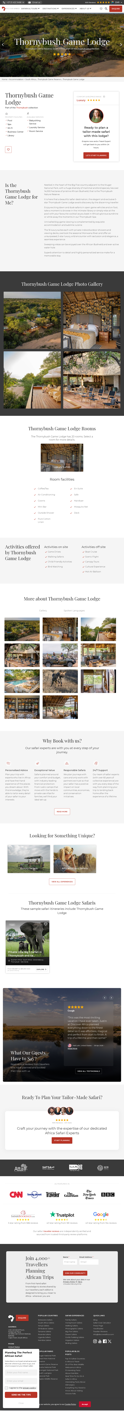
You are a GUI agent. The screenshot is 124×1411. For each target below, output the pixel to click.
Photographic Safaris (74, 1328)
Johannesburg (38, 960)
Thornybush (83, 49)
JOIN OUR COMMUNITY (75, 1273)
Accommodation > (17, 79)
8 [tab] (69, 74)
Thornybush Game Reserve (49, 79)
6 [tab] (62, 74)
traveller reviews (51, 1231)
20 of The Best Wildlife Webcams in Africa (74, 1365)
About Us (84, 8)
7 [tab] (65, 74)
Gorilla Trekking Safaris (74, 1337)
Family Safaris (71, 1320)
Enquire (116, 9)
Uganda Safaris (44, 1337)
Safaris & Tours (29, 8)
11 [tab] (80, 74)
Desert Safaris (71, 1334)
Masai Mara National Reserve (46, 1360)
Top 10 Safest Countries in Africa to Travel (75, 1360)
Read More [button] (72, 1048)
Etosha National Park (47, 1367)
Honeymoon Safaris (73, 1323)
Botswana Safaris (45, 1320)
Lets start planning (96, 155)
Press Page (98, 1326)
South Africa (30, 79)
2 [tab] (47, 74)
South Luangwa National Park (44, 1374)
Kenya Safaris (43, 1326)
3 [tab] (51, 74)
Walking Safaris (71, 1326)
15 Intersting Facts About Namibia (72, 1371)
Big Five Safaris (71, 1331)
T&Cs (80, 1282)
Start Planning (62, 1140)
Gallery (43, 610)
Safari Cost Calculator (102, 1323)
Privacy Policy (69, 1282)
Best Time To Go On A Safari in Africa (74, 1377)
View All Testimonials (88, 1071)
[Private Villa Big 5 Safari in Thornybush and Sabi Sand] (27, 943)
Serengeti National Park (48, 1370)
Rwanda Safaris (44, 1334)
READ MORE (62, 812)
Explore (40, 969)
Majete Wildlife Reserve (48, 1379)
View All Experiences (62, 882)
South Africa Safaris (46, 1323)
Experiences (68, 8)
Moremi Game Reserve (48, 1364)
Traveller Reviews (100, 1331)
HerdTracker (98, 1328)
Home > (5, 79)
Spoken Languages (74, 610)
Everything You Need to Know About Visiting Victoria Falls (75, 1391)
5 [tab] (58, 74)
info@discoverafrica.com (103, 1334)
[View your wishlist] (101, 9)
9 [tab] (73, 74)
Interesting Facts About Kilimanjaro (75, 1383)
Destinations (50, 8)
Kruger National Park (47, 1356)
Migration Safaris (72, 1340)
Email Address (86, 1257)
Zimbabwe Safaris (45, 1328)
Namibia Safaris (44, 1340)
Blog (95, 1320)
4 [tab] (55, 74)
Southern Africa (16, 960)
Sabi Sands (24, 962)
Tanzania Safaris (44, 1331)
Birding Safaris (71, 1343)
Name (66, 1257)
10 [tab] (76, 74)
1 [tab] (44, 74)
